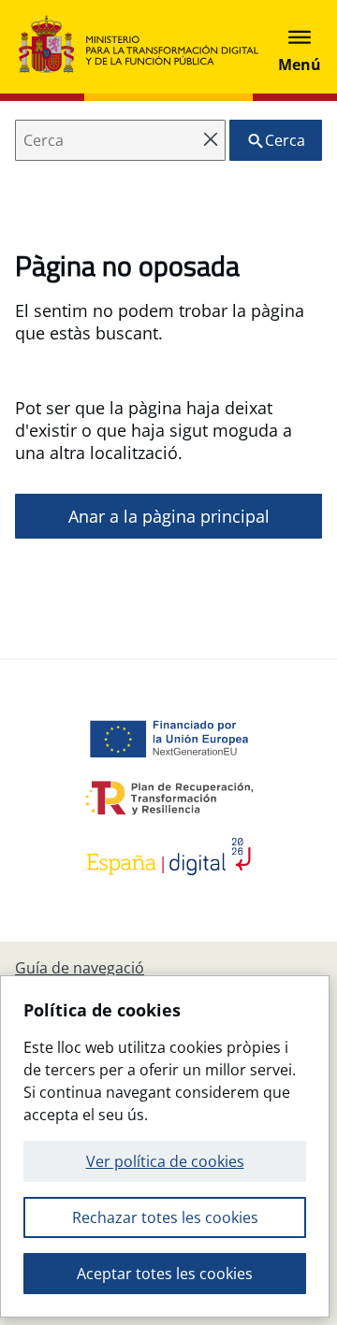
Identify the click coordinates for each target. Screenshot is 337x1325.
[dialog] (165, 1146)
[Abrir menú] (299, 46)
